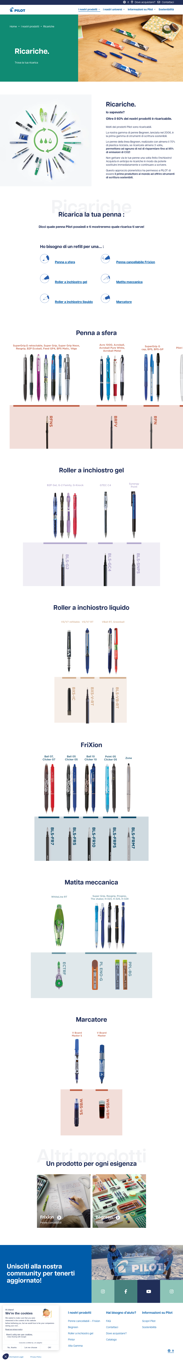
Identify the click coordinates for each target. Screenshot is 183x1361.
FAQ (108, 1321)
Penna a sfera (65, 262)
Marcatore (124, 302)
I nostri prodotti (87, 9)
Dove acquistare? (116, 1333)
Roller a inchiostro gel (71, 282)
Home (13, 26)
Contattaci (112, 1327)
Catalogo (111, 1339)
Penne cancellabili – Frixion (84, 1321)
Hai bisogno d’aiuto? (121, 1313)
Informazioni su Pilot (140, 9)
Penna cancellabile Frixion (135, 262)
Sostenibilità (166, 9)
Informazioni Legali (16, 1357)
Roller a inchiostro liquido (74, 302)
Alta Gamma (75, 1346)
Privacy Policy (35, 1357)
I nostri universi (112, 9)
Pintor (71, 1339)
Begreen (73, 1327)
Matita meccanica (129, 282)
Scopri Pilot (148, 1321)
